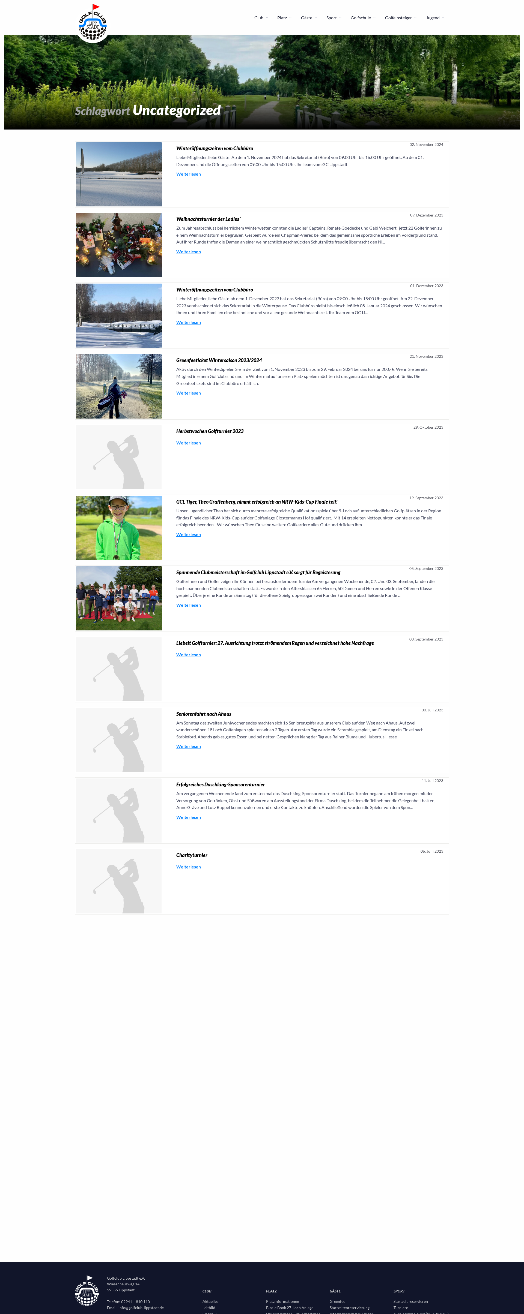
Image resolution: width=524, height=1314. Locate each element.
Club (259, 17)
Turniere (401, 1307)
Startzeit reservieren (411, 1301)
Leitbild (209, 1307)
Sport (332, 17)
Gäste (307, 17)
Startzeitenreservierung (350, 1307)
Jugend (433, 17)
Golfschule (361, 17)
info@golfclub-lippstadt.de (141, 1307)
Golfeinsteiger (399, 17)
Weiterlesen (188, 173)
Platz (282, 17)
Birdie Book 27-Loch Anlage (289, 1307)
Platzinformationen (282, 1301)
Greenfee (337, 1301)
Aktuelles (210, 1301)
